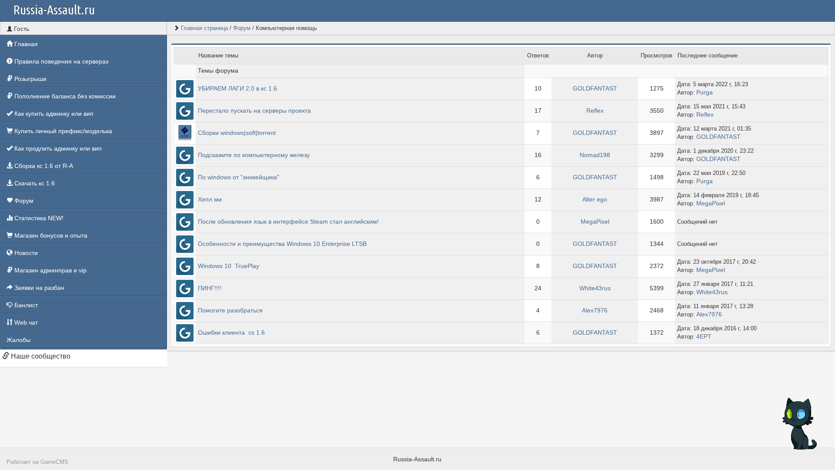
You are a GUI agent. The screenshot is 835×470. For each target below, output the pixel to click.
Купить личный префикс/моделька (62, 131)
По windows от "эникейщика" (238, 177)
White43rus (595, 288)
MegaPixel (710, 203)
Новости (25, 252)
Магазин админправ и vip (50, 270)
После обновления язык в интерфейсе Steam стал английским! (288, 221)
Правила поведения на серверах (61, 61)
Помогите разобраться (230, 310)
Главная (25, 43)
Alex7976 (595, 310)
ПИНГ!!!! (209, 288)
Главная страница (204, 28)
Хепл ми (210, 199)
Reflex (595, 110)
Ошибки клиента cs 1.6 (231, 332)
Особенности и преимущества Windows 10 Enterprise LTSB (282, 243)
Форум (23, 200)
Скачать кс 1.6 (34, 183)
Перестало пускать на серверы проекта (254, 110)
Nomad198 (595, 154)
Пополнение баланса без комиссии (64, 96)
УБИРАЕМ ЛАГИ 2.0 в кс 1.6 (237, 88)
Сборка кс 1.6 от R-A (43, 165)
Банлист (25, 305)
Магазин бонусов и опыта (50, 235)
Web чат (25, 322)
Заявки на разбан (38, 287)
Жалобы (18, 339)
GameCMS (54, 462)
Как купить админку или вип (53, 113)
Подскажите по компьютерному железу (254, 154)
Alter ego (594, 199)
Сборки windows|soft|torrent (237, 132)
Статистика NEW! (38, 218)
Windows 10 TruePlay (228, 265)
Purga (704, 92)
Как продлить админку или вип (57, 148)
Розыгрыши (30, 78)
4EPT (703, 336)
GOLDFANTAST (595, 88)
